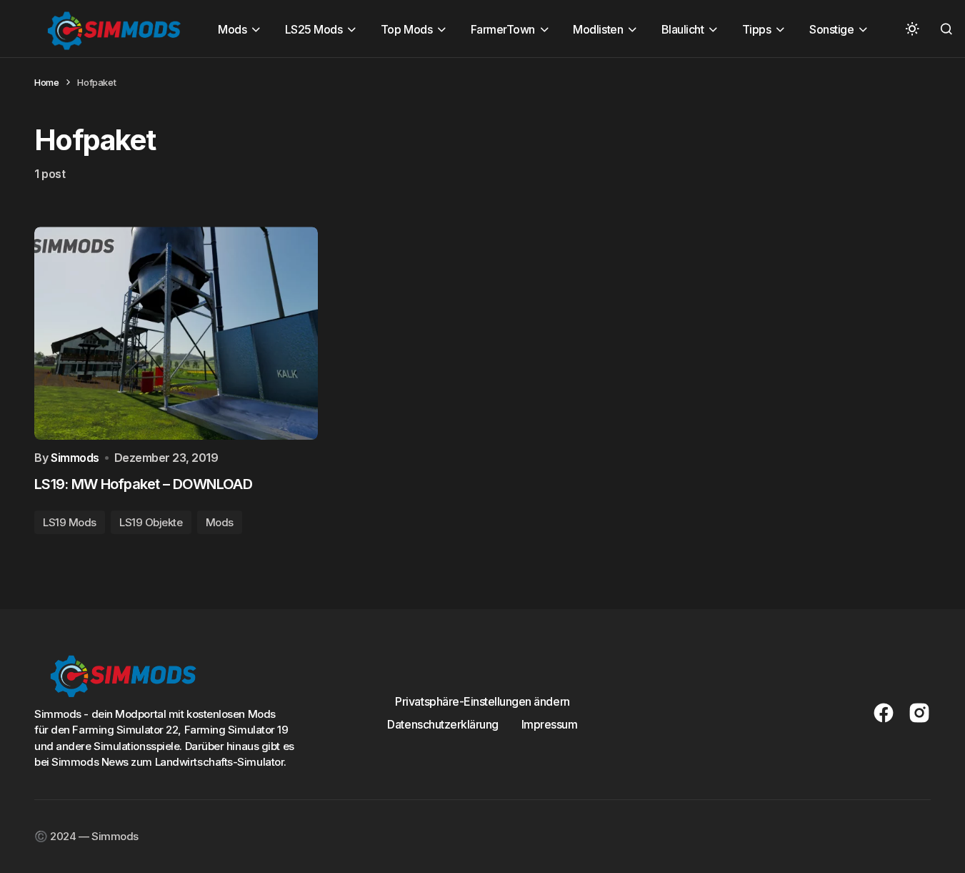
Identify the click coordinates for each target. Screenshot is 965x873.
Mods (220, 522)
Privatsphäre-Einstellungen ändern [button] (482, 701)
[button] (912, 28)
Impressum (549, 724)
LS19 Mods (69, 522)
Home (46, 82)
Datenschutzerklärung (442, 724)
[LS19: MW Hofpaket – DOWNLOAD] (176, 333)
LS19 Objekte (151, 522)
